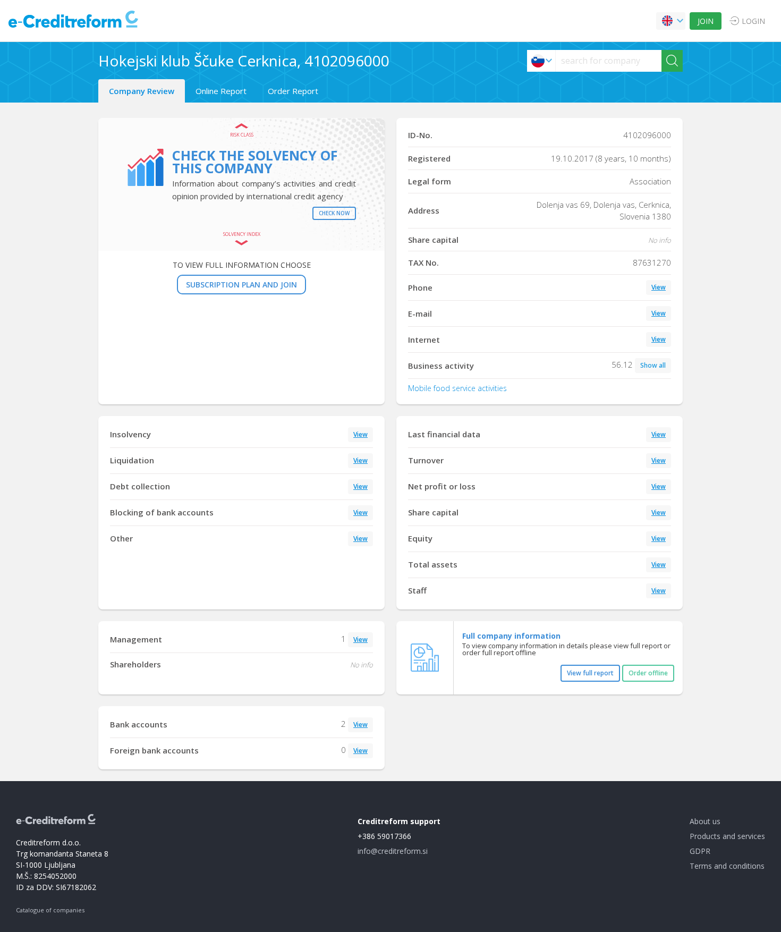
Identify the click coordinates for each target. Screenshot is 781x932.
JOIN (706, 21)
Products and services (727, 836)
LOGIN (753, 21)
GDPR (700, 851)
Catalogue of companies (50, 910)
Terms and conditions (727, 866)
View (658, 287)
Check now (334, 213)
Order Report (293, 91)
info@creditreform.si (393, 851)
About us (705, 821)
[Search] (672, 61)
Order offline (648, 672)
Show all (653, 365)
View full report (590, 672)
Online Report (221, 91)
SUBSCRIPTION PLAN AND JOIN (241, 284)
